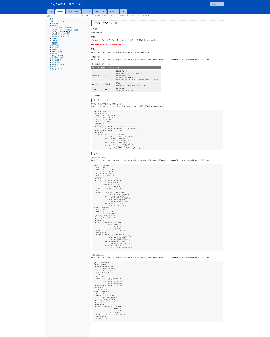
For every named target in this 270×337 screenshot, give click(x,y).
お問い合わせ (217, 4)
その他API (113, 11)
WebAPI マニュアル (57, 21)
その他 (54, 66)
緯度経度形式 (120, 91)
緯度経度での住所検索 (61, 36)
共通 (51, 11)
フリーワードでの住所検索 (62, 28)
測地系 (134, 85)
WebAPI (60, 11)
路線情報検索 (56, 49)
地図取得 (55, 23)
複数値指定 (119, 75)
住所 (101, 104)
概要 (51, 19)
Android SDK (100, 11)
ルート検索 (55, 47)
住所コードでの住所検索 (61, 32)
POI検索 (54, 41)
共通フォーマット (56, 69)
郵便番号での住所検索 (61, 34)
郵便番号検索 (56, 38)
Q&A (123, 11)
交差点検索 (55, 45)
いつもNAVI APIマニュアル (65, 4)
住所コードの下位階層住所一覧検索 (65, 30)
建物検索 (55, 43)
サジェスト (55, 62)
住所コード (131, 73)
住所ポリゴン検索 (58, 64)
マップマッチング (58, 58)
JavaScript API (73, 11)
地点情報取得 (56, 60)
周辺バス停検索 (57, 51)
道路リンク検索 (57, 56)
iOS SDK (87, 11)
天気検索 (55, 54)
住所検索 (55, 25)
